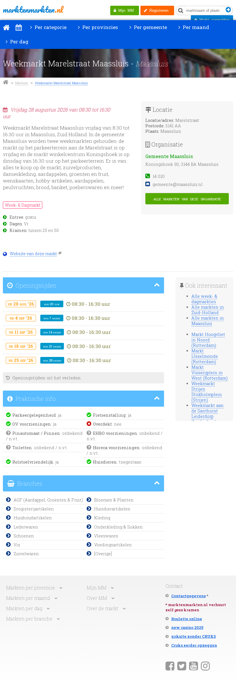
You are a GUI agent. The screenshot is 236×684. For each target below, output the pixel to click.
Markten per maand (28, 598)
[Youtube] (193, 666)
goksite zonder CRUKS (193, 636)
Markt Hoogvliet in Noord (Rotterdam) (208, 340)
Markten (21, 83)
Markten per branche (29, 619)
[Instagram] (205, 666)
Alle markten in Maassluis (207, 320)
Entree (16, 217)
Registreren (157, 10)
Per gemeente (150, 27)
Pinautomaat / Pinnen (36, 433)
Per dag (18, 41)
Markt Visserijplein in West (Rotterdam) (209, 372)
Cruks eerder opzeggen (194, 645)
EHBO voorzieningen (115, 433)
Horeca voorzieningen (116, 447)
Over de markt (102, 608)
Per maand (195, 27)
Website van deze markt (33, 253)
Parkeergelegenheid (34, 415)
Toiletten (22, 447)
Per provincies (99, 27)
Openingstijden (35, 285)
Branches (29, 483)
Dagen (15, 223)
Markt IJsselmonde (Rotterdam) (204, 356)
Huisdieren (105, 462)
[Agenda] (18, 27)
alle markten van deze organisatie (187, 198)
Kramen (18, 230)
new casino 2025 (187, 627)
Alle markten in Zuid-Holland (207, 309)
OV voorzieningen (31, 424)
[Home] (6, 27)
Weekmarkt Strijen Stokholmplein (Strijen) (206, 392)
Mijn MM (125, 10)
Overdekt (102, 424)
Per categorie (49, 27)
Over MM (97, 598)
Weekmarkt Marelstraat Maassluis (61, 83)
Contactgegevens (188, 595)
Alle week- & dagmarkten (204, 298)
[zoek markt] (228, 10)
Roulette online (186, 618)
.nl (33, 9)
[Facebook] (169, 666)
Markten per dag (24, 608)
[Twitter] (181, 666)
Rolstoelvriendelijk (32, 462)
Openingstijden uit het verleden (46, 378)
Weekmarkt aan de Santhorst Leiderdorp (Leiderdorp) (207, 413)
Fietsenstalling (109, 415)
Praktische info (35, 398)
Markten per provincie (30, 588)
